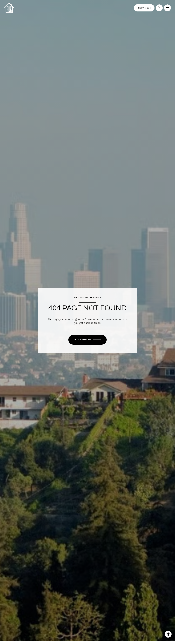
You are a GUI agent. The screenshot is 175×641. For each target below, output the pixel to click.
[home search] (159, 7)
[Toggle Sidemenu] (167, 7)
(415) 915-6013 (144, 7)
